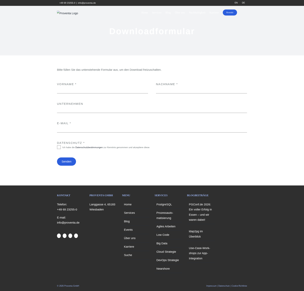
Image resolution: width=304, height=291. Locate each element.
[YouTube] (70, 236)
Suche (128, 255)
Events (128, 229)
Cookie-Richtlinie (239, 286)
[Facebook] (59, 236)
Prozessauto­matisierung (164, 215)
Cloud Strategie (166, 251)
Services (129, 212)
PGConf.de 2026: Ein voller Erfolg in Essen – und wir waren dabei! (200, 212)
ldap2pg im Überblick (196, 234)
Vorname (67, 84)
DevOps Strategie (167, 260)
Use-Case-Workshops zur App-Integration (199, 253)
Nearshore (163, 268)
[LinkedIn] (76, 236)
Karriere (129, 246)
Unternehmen (70, 103)
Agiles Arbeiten (165, 226)
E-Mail (64, 123)
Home (128, 204)
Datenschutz (71, 142)
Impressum (211, 286)
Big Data (161, 243)
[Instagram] (64, 236)
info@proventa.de (87, 3)
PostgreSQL (164, 204)
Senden (66, 161)
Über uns (130, 238)
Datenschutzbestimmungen (89, 147)
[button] (242, 12)
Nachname (167, 84)
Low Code (162, 234)
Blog (127, 221)
